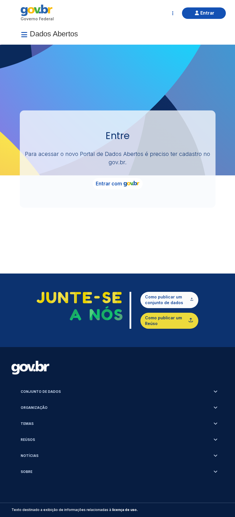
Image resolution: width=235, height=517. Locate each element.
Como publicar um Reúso (163, 320)
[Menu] (24, 34)
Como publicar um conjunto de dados (164, 299)
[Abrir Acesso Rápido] (172, 13)
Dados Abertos (54, 34)
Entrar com (109, 184)
